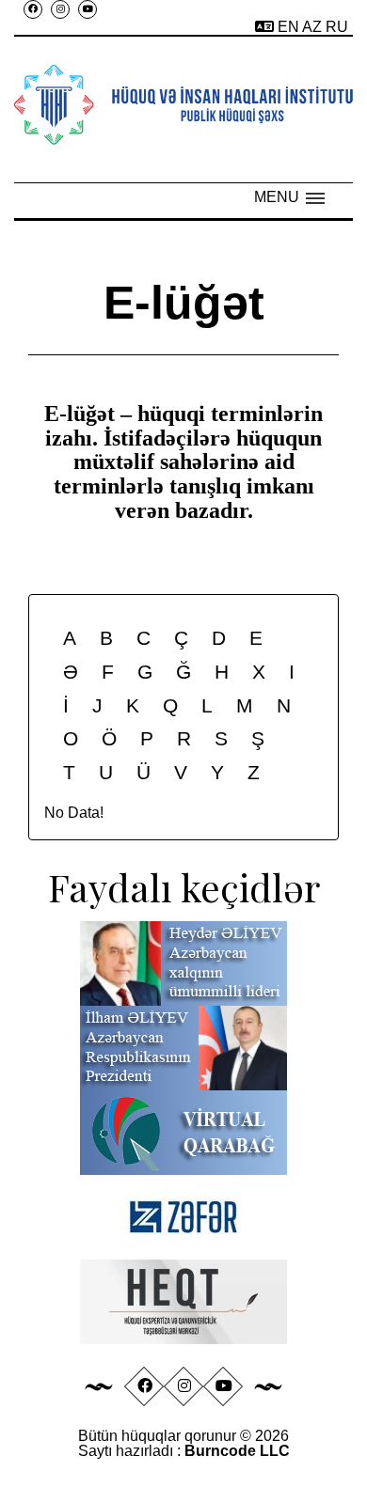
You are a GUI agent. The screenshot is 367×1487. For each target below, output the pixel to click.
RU (337, 27)
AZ (314, 27)
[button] (289, 197)
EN (290, 27)
